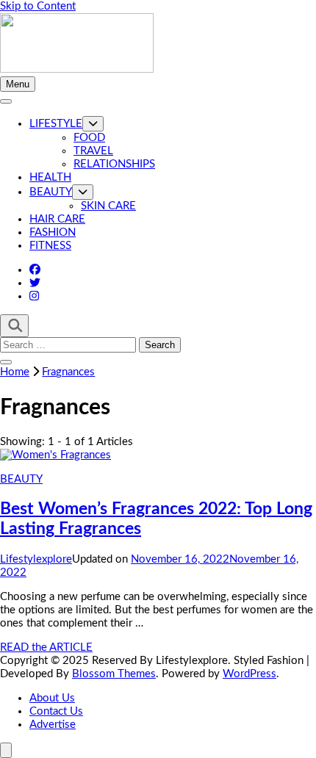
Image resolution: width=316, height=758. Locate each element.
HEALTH (50, 177)
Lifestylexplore (36, 559)
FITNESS (50, 245)
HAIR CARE (57, 219)
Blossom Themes (114, 673)
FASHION (52, 232)
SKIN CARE (108, 206)
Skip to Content (38, 6)
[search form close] (6, 362)
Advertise (52, 724)
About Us (52, 698)
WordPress (249, 673)
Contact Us (56, 711)
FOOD (89, 137)
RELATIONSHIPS (114, 164)
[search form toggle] (14, 325)
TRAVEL (93, 150)
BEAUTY (50, 192)
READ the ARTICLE (46, 647)
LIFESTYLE (55, 123)
